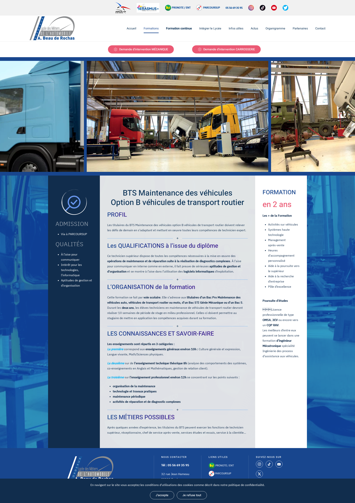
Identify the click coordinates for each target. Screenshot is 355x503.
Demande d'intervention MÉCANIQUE (143, 49)
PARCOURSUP (211, 7)
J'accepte (162, 495)
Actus (254, 28)
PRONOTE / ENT (224, 465)
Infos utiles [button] (236, 28)
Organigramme (275, 28)
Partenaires (300, 28)
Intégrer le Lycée (210, 28)
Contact (320, 28)
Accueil (131, 28)
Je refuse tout (191, 495)
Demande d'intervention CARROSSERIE (229, 49)
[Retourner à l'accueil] (53, 28)
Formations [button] (151, 28)
